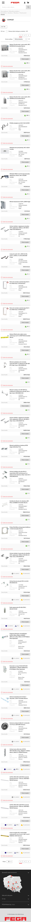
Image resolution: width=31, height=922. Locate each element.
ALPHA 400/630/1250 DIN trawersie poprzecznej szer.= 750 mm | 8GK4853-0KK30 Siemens (19, 778)
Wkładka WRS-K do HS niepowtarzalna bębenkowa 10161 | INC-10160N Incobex (20, 175)
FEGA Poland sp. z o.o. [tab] (8, 904)
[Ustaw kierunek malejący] (29, 39)
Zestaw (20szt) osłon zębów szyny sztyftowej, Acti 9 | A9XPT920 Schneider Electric (20, 336)
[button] (7, 66)
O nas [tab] (3, 898)
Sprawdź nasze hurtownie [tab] (9, 872)
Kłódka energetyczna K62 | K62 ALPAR (20, 123)
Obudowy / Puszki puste (20, 13)
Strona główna (4, 11)
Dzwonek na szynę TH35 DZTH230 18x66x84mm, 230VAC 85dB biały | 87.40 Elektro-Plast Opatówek (19, 667)
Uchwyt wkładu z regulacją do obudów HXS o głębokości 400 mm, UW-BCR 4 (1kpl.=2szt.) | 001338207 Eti (19, 419)
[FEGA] (15, 3)
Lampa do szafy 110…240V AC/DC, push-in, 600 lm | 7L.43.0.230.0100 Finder (19, 255)
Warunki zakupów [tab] (7, 895)
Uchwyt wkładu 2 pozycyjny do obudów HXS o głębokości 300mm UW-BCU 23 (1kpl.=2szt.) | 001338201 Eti (20, 555)
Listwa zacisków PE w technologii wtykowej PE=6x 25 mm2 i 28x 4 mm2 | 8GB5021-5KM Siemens (20, 834)
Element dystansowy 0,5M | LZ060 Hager (20, 201)
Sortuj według (8, 39)
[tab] (4, 26)
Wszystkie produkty (14, 11)
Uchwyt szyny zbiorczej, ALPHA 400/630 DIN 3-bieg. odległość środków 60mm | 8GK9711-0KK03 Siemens (20, 751)
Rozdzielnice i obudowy (7, 13)
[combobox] (15, 7)
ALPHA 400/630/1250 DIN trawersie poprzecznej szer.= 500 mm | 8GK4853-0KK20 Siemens (19, 806)
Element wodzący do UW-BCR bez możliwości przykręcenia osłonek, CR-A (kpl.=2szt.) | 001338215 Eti (20, 391)
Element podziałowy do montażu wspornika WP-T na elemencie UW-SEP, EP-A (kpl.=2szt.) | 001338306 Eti (20, 363)
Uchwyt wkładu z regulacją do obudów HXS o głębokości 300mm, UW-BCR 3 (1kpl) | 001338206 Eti (19, 228)
